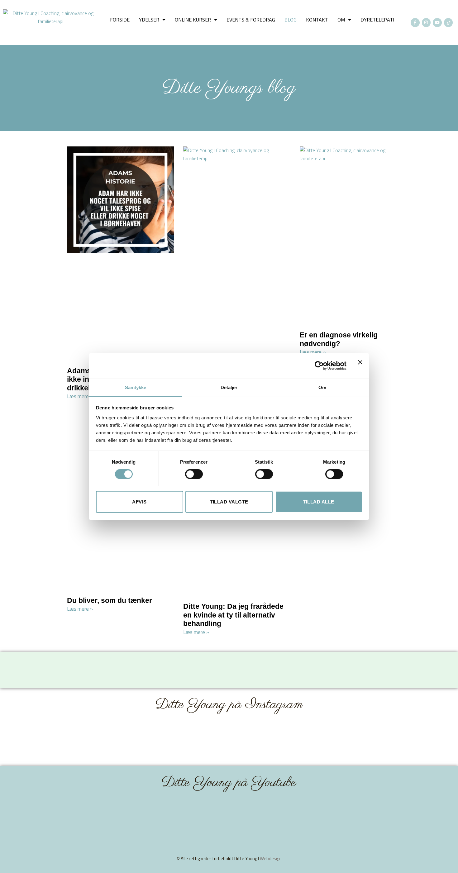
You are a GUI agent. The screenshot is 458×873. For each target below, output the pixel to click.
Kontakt (317, 19)
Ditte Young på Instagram (229, 704)
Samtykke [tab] (135, 387)
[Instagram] (426, 22)
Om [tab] (322, 387)
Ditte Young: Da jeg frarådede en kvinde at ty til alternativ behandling (233, 614)
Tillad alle (318, 501)
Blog (290, 19)
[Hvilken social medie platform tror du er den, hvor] (317, 740)
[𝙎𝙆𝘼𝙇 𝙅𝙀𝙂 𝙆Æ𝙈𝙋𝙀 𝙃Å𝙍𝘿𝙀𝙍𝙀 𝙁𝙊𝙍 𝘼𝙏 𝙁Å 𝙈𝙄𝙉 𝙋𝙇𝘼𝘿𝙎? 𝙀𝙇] (82, 740)
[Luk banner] (360, 366)
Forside (120, 19)
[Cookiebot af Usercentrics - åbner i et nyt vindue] (319, 365)
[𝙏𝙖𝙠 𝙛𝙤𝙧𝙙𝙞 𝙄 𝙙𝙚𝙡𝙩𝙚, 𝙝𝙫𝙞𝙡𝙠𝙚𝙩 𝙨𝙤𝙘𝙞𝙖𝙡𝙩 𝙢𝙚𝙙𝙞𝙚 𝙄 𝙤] (258, 740)
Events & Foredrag (251, 19)
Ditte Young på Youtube (229, 782)
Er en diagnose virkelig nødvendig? (339, 339)
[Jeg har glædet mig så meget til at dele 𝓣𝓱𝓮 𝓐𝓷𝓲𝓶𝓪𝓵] (199, 740)
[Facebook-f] (415, 22)
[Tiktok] (448, 22)
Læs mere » (80, 396)
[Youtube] (437, 22)
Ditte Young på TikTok (138, 659)
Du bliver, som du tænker (109, 600)
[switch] (194, 474)
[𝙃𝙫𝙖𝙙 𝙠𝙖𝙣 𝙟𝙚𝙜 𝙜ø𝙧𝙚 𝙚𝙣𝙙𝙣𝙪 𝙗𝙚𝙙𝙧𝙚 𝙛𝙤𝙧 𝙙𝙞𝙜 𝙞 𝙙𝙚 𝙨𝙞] (375, 740)
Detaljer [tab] (229, 387)
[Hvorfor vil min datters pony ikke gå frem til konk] (141, 740)
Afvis (139, 501)
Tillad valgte (229, 501)
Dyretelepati (377, 19)
